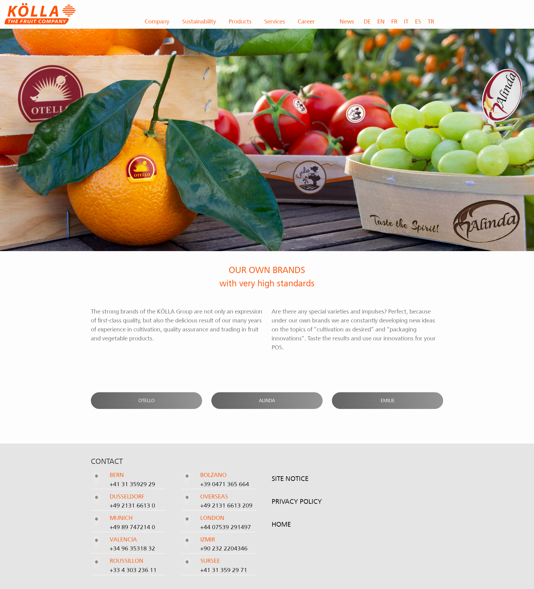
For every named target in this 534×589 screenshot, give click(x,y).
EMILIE (388, 400)
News (347, 21)
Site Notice (290, 479)
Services (274, 21)
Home (281, 524)
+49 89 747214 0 (132, 527)
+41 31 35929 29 (132, 484)
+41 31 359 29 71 (223, 570)
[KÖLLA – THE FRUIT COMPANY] (67, 13)
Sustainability (199, 21)
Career (306, 21)
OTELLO (146, 400)
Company (157, 21)
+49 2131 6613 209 (226, 505)
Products (240, 21)
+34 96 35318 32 (132, 548)
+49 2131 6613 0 (132, 505)
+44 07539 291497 (225, 527)
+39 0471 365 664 (224, 484)
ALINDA (267, 400)
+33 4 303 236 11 (133, 570)
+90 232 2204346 (224, 548)
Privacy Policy (297, 502)
